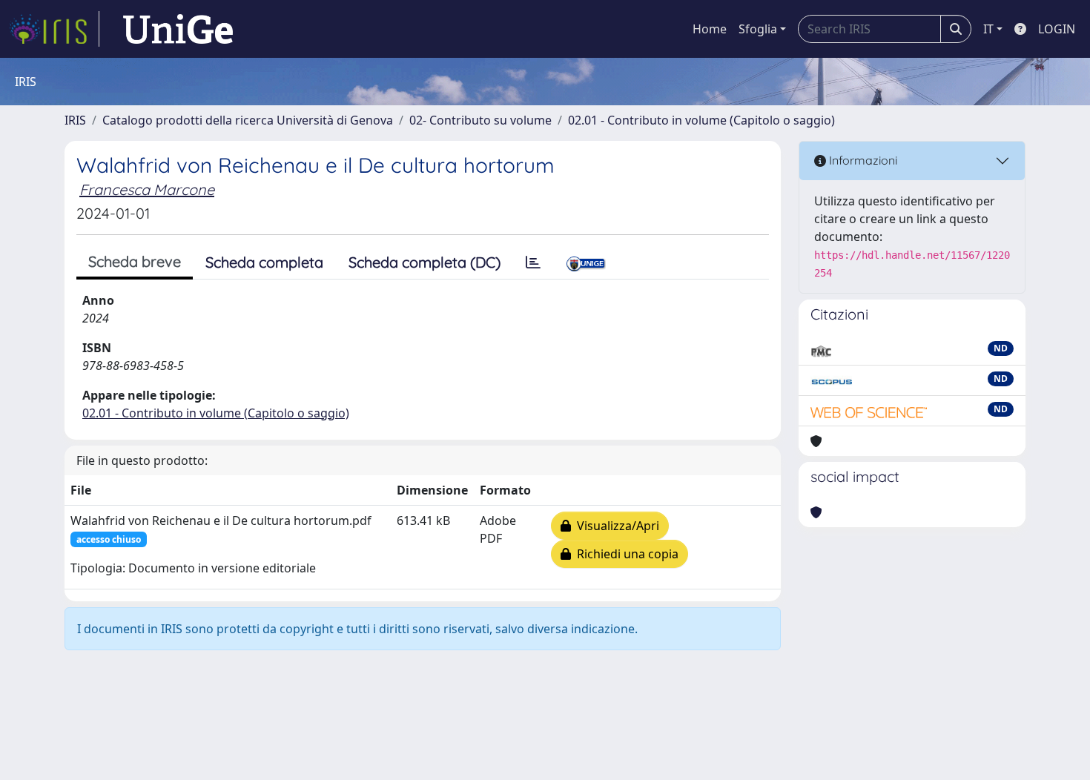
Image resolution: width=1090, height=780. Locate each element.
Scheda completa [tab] (264, 262)
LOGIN (1056, 29)
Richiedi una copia (624, 554)
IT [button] (988, 29)
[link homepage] (54, 29)
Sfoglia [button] (758, 29)
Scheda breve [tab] (134, 261)
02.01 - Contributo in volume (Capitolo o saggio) (701, 120)
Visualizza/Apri (615, 526)
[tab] (533, 262)
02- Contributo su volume (480, 120)
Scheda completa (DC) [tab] (425, 262)
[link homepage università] (178, 29)
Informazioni (861, 160)
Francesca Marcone (146, 189)
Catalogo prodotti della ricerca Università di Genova (247, 120)
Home (710, 29)
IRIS (75, 120)
